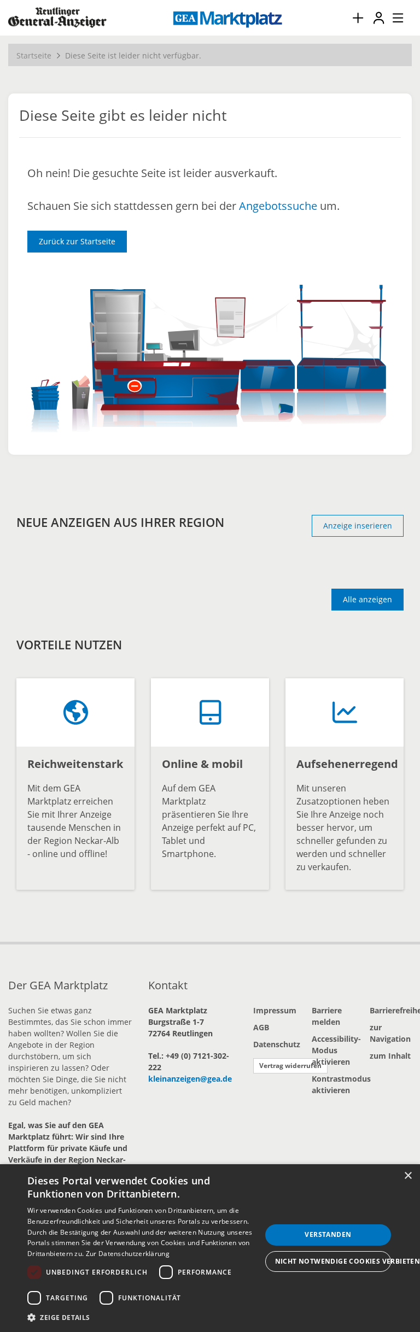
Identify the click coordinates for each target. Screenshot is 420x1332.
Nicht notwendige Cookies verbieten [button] (333, 1261)
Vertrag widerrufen (290, 1065)
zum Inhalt (390, 1056)
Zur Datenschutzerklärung (128, 1253)
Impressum (274, 1010)
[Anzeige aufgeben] (357, 18)
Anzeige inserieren (357, 525)
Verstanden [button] (328, 1234)
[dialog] (210, 1248)
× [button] (408, 1176)
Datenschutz (274, 1044)
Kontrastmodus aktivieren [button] (333, 1084)
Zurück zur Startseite (77, 241)
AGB (261, 1027)
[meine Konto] (378, 18)
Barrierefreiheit (391, 1010)
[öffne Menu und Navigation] (393, 16)
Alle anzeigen (367, 599)
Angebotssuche (278, 205)
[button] (144, 1317)
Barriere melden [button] (327, 1016)
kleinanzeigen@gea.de (190, 1078)
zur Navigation (390, 1033)
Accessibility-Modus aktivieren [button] (333, 1050)
